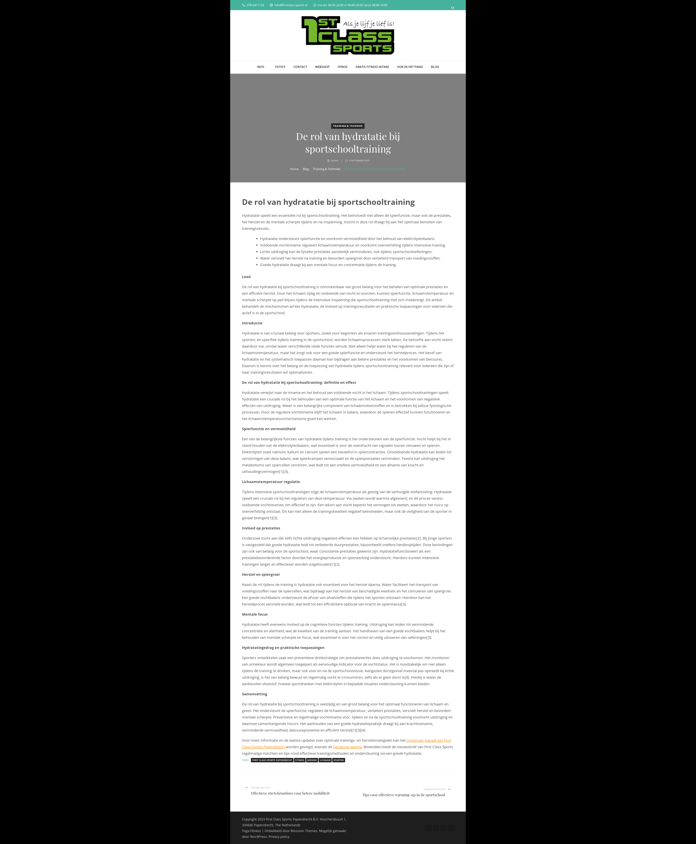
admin (334, 160)
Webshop (322, 67)
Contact (300, 67)
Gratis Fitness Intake (372, 67)
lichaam (325, 760)
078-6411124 (255, 5)
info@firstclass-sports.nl (290, 5)
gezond (312, 760)
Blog (435, 67)
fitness (299, 760)
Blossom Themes (304, 831)
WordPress (258, 836)
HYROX (342, 67)
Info (260, 67)
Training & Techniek (348, 126)
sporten (339, 760)
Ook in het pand (410, 67)
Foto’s (280, 67)
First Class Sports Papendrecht (272, 760)
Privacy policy (279, 836)
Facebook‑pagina (347, 746)
